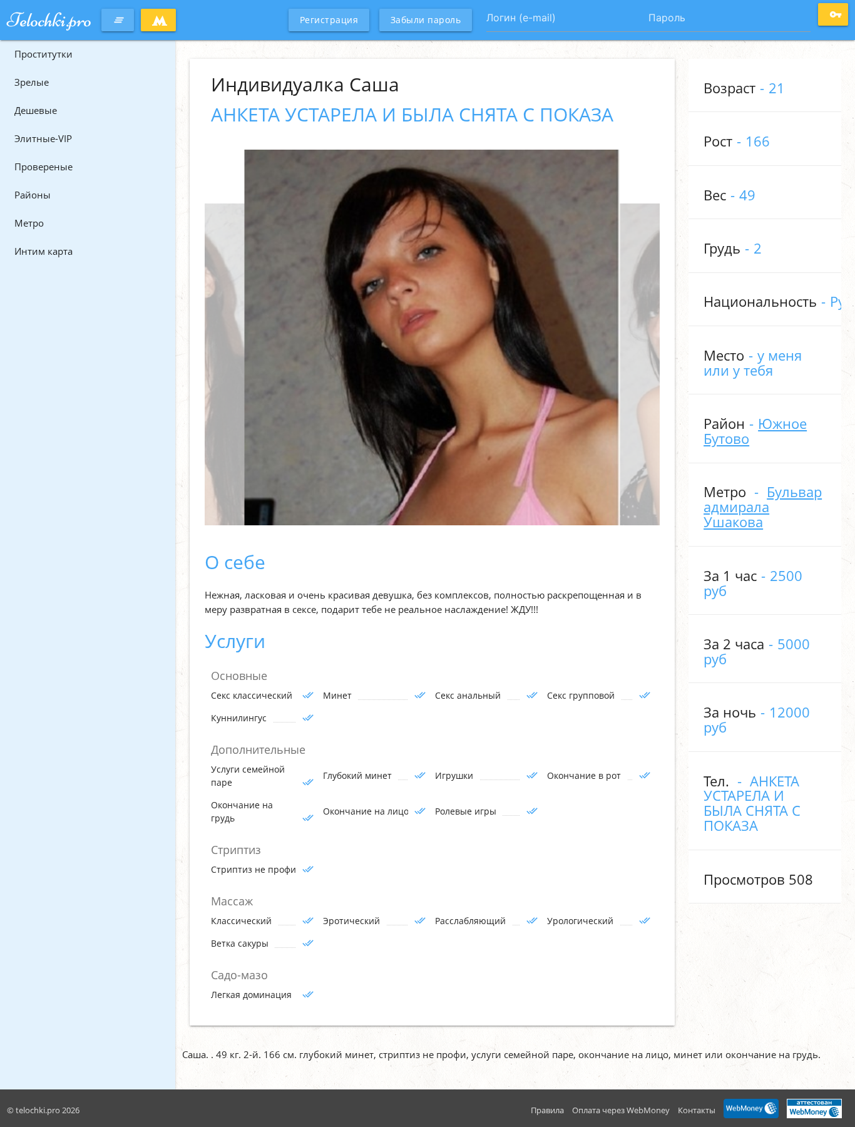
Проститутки (43, 54)
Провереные (43, 166)
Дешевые (35, 110)
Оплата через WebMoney (621, 1110)
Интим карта (43, 251)
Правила (547, 1110)
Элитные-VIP (43, 138)
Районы (32, 194)
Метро (29, 223)
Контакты (696, 1110)
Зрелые (31, 82)
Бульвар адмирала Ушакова (763, 507)
